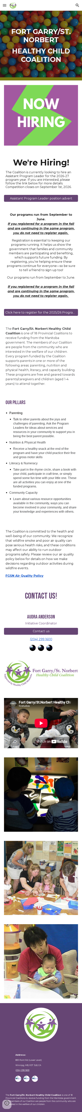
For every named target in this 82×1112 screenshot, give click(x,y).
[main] (41, 45)
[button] (4, 5)
